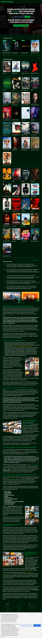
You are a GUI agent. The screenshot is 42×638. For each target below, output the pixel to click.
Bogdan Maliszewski (32, 605)
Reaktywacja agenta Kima (26, 196)
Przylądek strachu (15, 211)
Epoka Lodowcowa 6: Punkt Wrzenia (9, 149)
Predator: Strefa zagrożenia (27, 73)
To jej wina (14, 241)
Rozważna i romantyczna (35, 149)
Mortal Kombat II (15, 52)
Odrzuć (30, 625)
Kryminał (18, 607)
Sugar (13, 181)
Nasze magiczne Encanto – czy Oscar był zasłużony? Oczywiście (21, 281)
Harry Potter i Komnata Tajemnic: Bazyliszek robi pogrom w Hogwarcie (23, 269)
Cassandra (14, 226)
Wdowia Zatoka (33, 196)
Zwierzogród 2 (14, 73)
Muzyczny (19, 608)
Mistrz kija (23, 226)
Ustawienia (24, 625)
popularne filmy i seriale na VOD (14, 478)
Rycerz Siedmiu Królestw (7, 196)
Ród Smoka (33, 181)
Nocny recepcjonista (34, 241)
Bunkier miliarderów (6, 241)
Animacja (7, 607)
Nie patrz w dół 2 (24, 134)
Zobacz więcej (36, 260)
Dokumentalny (8, 608)
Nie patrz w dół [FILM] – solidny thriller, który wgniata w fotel (20, 264)
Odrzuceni (33, 226)
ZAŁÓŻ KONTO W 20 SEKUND (21, 25)
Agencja (23, 181)
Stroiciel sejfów (34, 134)
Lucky (32, 211)
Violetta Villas (14, 149)
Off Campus (24, 211)
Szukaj (27, 16)
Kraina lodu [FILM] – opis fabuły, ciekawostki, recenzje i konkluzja (21, 286)
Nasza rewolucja (24, 149)
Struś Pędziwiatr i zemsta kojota (18, 134)
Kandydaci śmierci (6, 134)
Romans (18, 611)
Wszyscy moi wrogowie (7, 164)
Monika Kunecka (31, 607)
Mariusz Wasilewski (32, 608)
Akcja (7, 605)
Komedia (18, 605)
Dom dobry (5, 73)
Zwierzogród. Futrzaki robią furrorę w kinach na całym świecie (21, 275)
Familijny (7, 611)
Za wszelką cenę (6, 211)
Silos (4, 181)
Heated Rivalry (24, 241)
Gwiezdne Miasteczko (16, 196)
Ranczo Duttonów (6, 226)
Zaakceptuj (37, 625)
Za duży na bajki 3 (25, 52)
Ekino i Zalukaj (11, 389)
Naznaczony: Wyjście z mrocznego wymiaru (10, 52)
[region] (21, 625)
